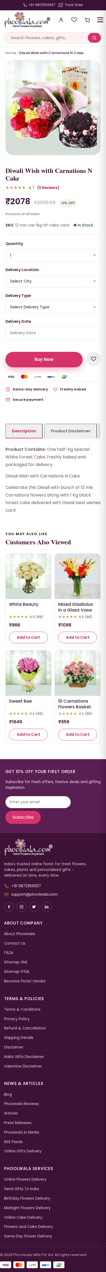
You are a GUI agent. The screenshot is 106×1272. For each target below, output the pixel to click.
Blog (8, 1094)
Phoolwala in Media (21, 1132)
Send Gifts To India (21, 1189)
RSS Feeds (13, 1141)
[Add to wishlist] (93, 359)
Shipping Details (18, 1037)
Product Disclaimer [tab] (71, 431)
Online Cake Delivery (23, 1217)
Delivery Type (18, 295)
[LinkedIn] (46, 907)
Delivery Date (18, 321)
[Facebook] (9, 907)
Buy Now (44, 359)
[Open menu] (100, 20)
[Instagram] (21, 907)
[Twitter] (34, 907)
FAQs (8, 952)
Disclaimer (13, 1047)
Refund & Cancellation (25, 1028)
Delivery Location (22, 269)
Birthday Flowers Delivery (27, 1198)
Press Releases (18, 1122)
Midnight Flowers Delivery (27, 1208)
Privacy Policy (17, 1019)
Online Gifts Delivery (23, 1151)
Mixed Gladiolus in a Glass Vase (75, 607)
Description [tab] (24, 431)
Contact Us (14, 943)
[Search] (94, 38)
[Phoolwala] (53, 847)
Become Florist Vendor (25, 981)
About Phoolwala (19, 933)
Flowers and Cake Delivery (28, 1226)
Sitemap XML (16, 962)
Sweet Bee (20, 701)
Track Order (74, 5)
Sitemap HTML (17, 971)
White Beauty (23, 604)
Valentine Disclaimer (23, 1066)
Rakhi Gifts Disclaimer (24, 1056)
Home (10, 52)
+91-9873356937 (41, 5)
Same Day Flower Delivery (28, 1236)
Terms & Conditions (22, 1009)
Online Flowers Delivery (25, 1179)
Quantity (14, 243)
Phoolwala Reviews (21, 1103)
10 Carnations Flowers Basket (74, 704)
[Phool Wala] (25, 19)
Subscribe (23, 817)
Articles (11, 1113)
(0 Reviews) (48, 187)
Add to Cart (28, 637)
